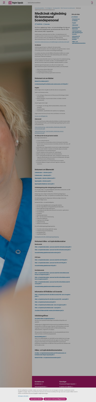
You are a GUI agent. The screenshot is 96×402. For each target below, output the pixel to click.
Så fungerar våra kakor (23, 396)
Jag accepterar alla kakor (36, 399)
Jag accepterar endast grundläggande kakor (55, 399)
